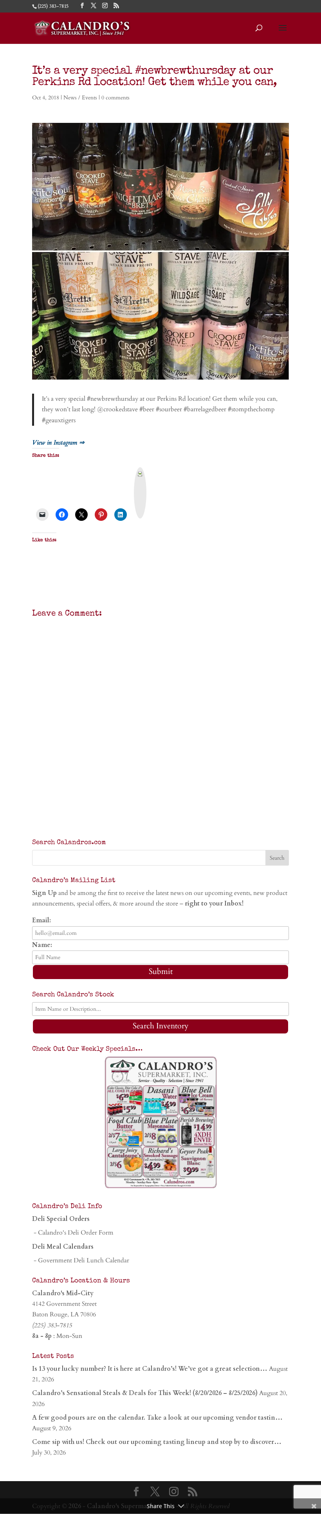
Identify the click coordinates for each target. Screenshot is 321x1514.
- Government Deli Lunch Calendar (80, 1260)
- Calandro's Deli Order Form (73, 1232)
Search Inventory (161, 1026)
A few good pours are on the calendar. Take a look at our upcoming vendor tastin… (157, 1417)
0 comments (115, 97)
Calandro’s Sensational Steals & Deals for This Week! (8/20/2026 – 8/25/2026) (145, 1393)
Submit (161, 971)
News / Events (80, 97)
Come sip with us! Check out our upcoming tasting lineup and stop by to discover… (156, 1442)
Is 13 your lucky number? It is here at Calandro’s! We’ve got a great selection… (149, 1369)
